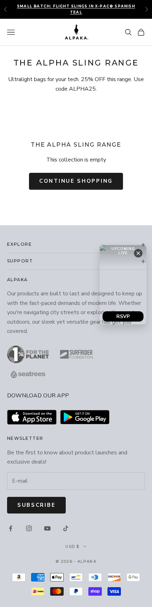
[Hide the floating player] (138, 253)
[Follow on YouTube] (47, 528)
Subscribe (36, 505)
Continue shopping (76, 181)
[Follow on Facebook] (10, 528)
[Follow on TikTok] (65, 528)
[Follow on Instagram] (29, 528)
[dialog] (123, 284)
